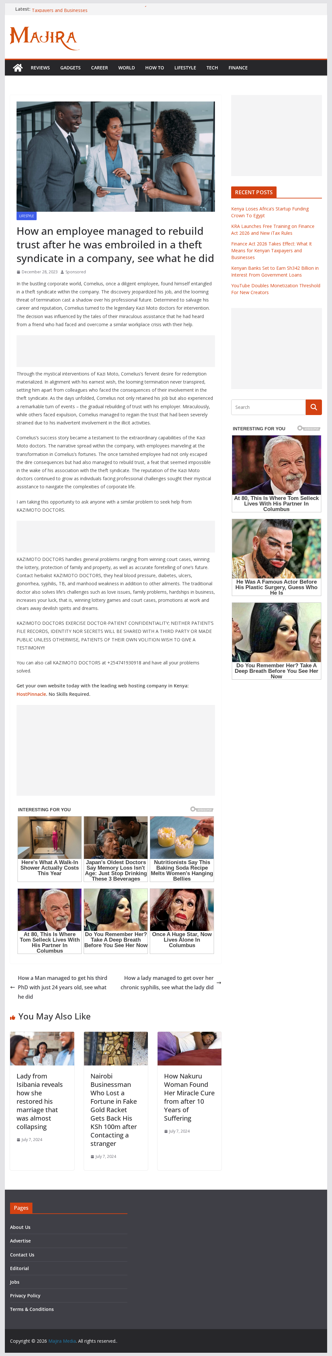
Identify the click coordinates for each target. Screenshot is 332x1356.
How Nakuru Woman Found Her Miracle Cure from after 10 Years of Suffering (189, 1097)
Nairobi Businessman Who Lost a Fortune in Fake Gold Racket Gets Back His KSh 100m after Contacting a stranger (113, 1110)
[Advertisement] (116, 351)
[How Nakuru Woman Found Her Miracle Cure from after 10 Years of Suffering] (189, 1036)
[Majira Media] (18, 68)
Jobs (14, 1282)
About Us (20, 1227)
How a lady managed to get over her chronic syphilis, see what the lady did (167, 982)
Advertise (20, 1241)
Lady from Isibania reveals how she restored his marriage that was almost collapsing (40, 1101)
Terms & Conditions (32, 1309)
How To (154, 68)
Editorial (19, 1268)
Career (99, 68)
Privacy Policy (25, 1295)
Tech (212, 68)
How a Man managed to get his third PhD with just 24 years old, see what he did (62, 987)
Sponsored (75, 272)
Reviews (40, 68)
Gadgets (70, 68)
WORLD (126, 68)
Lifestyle (185, 68)
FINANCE (238, 68)
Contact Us (22, 1255)
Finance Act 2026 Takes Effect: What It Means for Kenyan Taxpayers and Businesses (271, 250)
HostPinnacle (31, 694)
